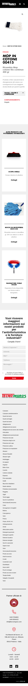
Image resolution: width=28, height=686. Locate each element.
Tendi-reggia (6, 497)
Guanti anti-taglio (7, 419)
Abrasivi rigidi (6, 456)
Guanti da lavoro (7, 416)
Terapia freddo (7, 575)
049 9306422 (14, 619)
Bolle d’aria (6, 467)
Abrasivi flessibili (7, 454)
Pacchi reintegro (7, 570)
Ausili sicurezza (7, 556)
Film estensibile (7, 478)
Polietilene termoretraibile (10, 489)
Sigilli (4, 494)
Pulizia (5, 518)
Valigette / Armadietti (8, 578)
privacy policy (19, 374)
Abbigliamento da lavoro (9, 427)
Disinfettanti (6, 564)
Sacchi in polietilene (8, 500)
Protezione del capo (8, 443)
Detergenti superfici (8, 535)
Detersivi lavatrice (8, 537)
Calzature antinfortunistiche (10, 413)
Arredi (4, 526)
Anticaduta (6, 432)
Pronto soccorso (7, 553)
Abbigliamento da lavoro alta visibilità (13, 429)
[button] (24, 4)
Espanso (5, 475)
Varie (4, 516)
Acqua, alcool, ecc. (8, 521)
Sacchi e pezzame (8, 543)
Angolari (5, 464)
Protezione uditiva (8, 446)
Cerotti (4, 559)
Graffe (4, 481)
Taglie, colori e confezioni (11, 93)
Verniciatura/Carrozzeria (9, 502)
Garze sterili (6, 567)
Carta (4, 505)
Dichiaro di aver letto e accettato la (14, 373)
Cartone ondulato (7, 473)
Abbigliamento (7, 424)
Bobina (5, 510)
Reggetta (5, 491)
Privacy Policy (19, 677)
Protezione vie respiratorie (10, 448)
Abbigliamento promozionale (11, 435)
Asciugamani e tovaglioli (9, 508)
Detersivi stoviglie (8, 540)
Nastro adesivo (7, 486)
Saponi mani (6, 545)
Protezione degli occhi (9, 440)
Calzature (5, 411)
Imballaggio (6, 459)
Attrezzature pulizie (8, 529)
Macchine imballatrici (8, 483)
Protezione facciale (8, 437)
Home (4, 46)
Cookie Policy (12, 677)
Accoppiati (6, 462)
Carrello (5, 470)
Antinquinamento (7, 524)
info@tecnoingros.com (14, 622)
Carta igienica (6, 513)
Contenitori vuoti (7, 562)
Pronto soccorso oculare (9, 572)
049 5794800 (14, 617)
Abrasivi (5, 451)
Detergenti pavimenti (8, 532)
